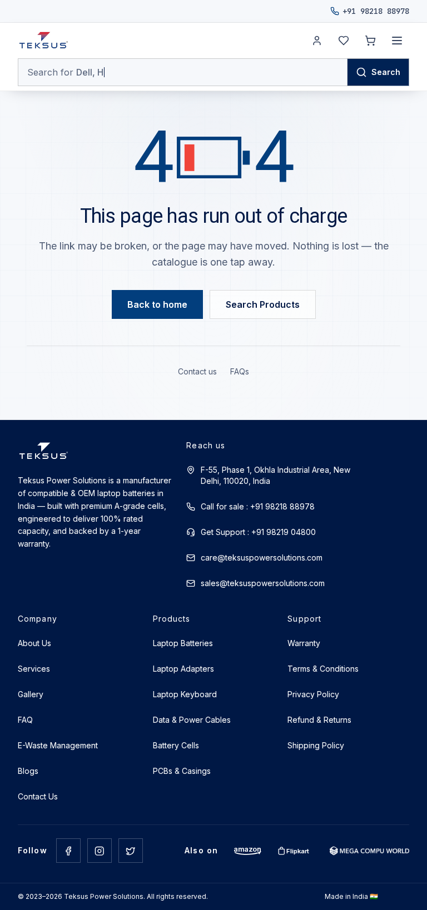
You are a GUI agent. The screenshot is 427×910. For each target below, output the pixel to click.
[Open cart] (370, 40)
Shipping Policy (315, 745)
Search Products (263, 304)
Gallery (30, 694)
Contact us (197, 371)
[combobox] (182, 72)
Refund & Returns (319, 719)
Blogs (28, 771)
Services (34, 668)
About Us (34, 643)
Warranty (303, 643)
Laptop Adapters (183, 668)
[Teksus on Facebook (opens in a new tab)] (68, 850)
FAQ (25, 719)
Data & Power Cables (192, 719)
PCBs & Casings (182, 771)
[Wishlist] (343, 40)
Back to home (157, 304)
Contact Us (38, 796)
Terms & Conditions (323, 668)
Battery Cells (176, 745)
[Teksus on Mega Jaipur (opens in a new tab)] (369, 850)
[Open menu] (397, 40)
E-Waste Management (58, 745)
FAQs (239, 371)
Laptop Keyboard (185, 694)
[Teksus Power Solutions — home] (43, 40)
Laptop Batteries (183, 643)
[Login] (317, 40)
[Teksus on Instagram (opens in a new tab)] (99, 850)
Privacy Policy (313, 694)
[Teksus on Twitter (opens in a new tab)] (130, 850)
